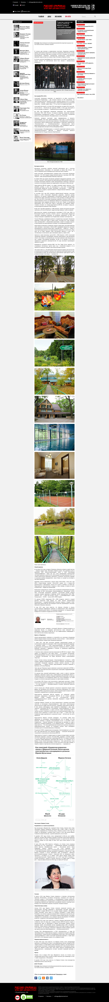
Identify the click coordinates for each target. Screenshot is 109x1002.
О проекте (15, 2)
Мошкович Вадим (25, 26)
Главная (41, 16)
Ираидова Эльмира (25, 34)
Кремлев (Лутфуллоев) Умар (25, 74)
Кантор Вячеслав (24, 130)
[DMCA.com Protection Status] (26, 999)
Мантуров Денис (24, 50)
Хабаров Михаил (24, 58)
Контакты (23, 2)
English (23, 5)
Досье (49, 16)
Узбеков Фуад (23, 99)
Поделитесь (59, 974)
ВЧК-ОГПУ (68, 16)
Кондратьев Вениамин (23, 123)
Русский (16, 5)
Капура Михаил (24, 90)
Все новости (80, 97)
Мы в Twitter (17, 11)
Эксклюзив (58, 16)
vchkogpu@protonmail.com (35, 2)
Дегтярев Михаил (24, 83)
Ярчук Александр (24, 137)
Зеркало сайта (26, 11)
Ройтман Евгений (25, 42)
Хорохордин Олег (25, 108)
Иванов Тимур (24, 66)
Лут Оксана (23, 115)
